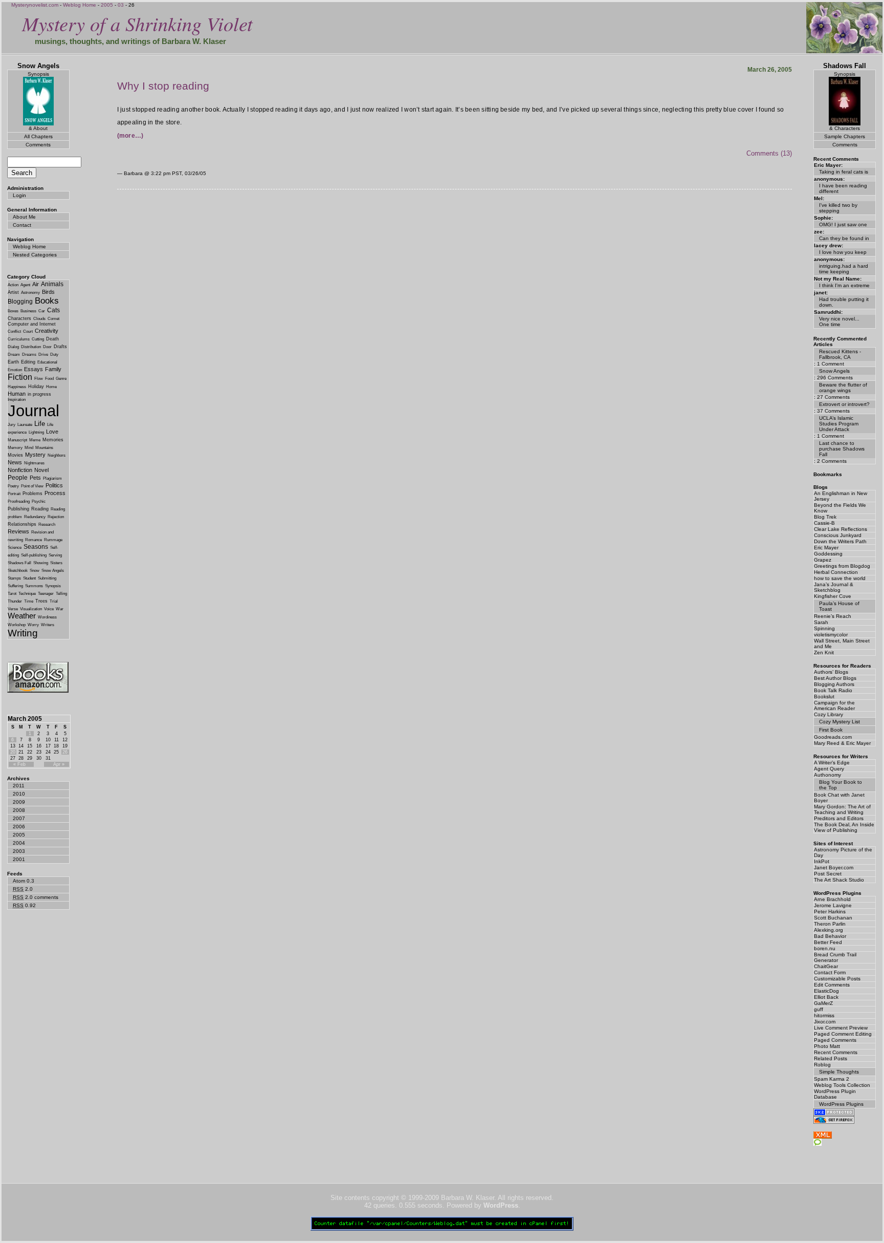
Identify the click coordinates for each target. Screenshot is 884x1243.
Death (52, 338)
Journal (33, 410)
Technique (27, 593)
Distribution (31, 347)
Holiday (36, 386)
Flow (38, 378)
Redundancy (35, 517)
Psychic (39, 501)
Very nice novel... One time (839, 321)
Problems (32, 493)
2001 (19, 859)
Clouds (39, 318)
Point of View (32, 486)
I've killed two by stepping (838, 207)
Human (17, 394)
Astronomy (30, 292)
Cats (53, 310)
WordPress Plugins (841, 1104)
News (15, 462)
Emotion (15, 370)
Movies (15, 455)
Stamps (14, 578)
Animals (52, 284)
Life (39, 423)
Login (19, 195)
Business (28, 311)
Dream (14, 354)
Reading (40, 508)
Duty (54, 354)
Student (29, 578)
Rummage (53, 540)
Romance (33, 540)
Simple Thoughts (839, 1072)
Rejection (56, 517)
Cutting (38, 339)
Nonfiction (20, 470)
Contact (22, 225)
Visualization (31, 609)
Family (53, 369)
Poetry (13, 486)
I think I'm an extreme (844, 285)
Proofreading (19, 501)
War (59, 609)
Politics (54, 485)
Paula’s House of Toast (839, 606)
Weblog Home (79, 5)
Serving (55, 555)
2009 (19, 802)
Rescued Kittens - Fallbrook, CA (840, 354)
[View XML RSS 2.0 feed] (822, 1136)
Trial (54, 601)
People (18, 477)
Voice (49, 609)
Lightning (36, 432)
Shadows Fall (19, 563)
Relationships (22, 524)
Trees (41, 601)
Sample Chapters (844, 136)
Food (49, 378)
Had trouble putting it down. (844, 302)
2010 (19, 794)
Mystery (35, 455)
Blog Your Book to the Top (840, 784)
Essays (33, 369)
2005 (107, 5)
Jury (11, 424)
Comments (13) (769, 153)
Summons (34, 586)
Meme (34, 440)
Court (28, 331)
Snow (34, 570)
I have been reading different (843, 188)
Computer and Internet (32, 324)
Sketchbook (18, 570)
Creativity (46, 331)
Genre (61, 378)
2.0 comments (35, 897)
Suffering (15, 586)
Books (47, 300)
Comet (53, 318)
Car (41, 311)
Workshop (17, 625)
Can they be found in (844, 238)
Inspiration (17, 399)
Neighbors (56, 455)
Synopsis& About (38, 101)
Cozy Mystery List (839, 721)
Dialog (13, 347)
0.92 (24, 905)
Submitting (47, 578)
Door (47, 347)
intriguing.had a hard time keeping (843, 268)
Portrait (14, 493)
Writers (47, 625)
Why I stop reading (163, 86)
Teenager (46, 593)
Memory (15, 447)
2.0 (23, 889)
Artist (13, 292)
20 (12, 752)
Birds (48, 292)
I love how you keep (843, 252)
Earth (13, 362)
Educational (47, 362)
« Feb (19, 764)
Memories (52, 439)
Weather (22, 616)
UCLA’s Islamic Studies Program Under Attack (838, 423)
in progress (39, 394)
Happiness (17, 386)
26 (65, 752)
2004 (19, 843)
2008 (19, 810)
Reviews (18, 531)
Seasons (36, 546)
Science (14, 547)
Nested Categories (35, 255)
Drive (43, 354)
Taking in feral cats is (843, 172)
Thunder (15, 601)
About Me (24, 217)
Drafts (60, 346)
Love (52, 431)
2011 (19, 785)
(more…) (130, 135)
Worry (33, 625)
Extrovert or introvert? (844, 404)
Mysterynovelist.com (34, 5)
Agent (25, 285)
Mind (29, 447)
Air (35, 284)
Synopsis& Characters (844, 101)
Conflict (14, 331)
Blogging (20, 301)
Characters (19, 318)
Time (28, 601)
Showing (40, 563)
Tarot (12, 593)
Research (46, 524)
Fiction (20, 377)
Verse (13, 609)
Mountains (44, 447)
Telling (61, 593)
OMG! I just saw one (843, 224)
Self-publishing (34, 555)
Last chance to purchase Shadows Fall (842, 448)
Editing (28, 362)
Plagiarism (52, 478)
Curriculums (19, 339)
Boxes (13, 311)
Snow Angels (52, 570)
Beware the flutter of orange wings (843, 387)
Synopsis (53, 586)
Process (55, 493)
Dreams (29, 354)
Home (51, 386)
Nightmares (34, 463)
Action (13, 285)
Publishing (18, 508)
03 (121, 5)
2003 (19, 851)
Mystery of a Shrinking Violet (137, 23)
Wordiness (47, 617)
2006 (19, 826)
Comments (38, 144)
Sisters (56, 563)
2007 (19, 818)
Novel (41, 470)
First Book (831, 730)
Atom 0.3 (23, 881)
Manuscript (17, 440)
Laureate (24, 424)
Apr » (58, 764)
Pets (35, 478)
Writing (23, 633)
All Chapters (38, 136)
